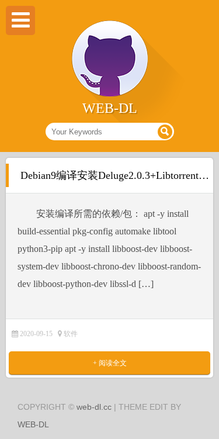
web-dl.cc (94, 407)
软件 (71, 334)
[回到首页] (110, 94)
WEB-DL (33, 424)
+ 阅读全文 (110, 363)
